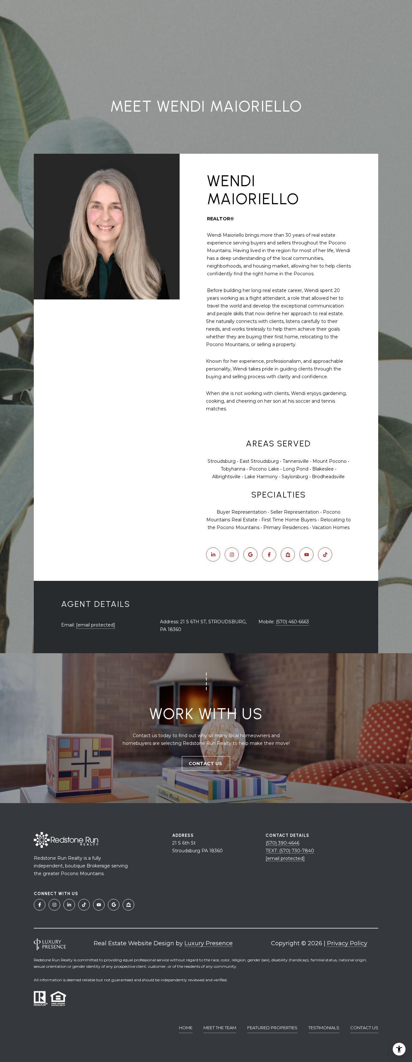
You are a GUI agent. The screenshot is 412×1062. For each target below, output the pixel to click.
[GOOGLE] (250, 554)
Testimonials (323, 1027)
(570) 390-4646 (282, 843)
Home (185, 1027)
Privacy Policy (347, 943)
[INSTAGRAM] (232, 554)
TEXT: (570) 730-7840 (290, 851)
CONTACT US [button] (206, 763)
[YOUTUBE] (306, 554)
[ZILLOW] (288, 554)
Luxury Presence (208, 943)
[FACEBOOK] (269, 554)
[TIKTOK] (325, 554)
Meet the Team (219, 1027)
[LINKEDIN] (213, 554)
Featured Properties (272, 1027)
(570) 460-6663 (292, 622)
